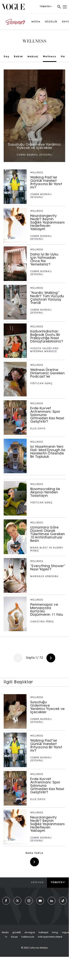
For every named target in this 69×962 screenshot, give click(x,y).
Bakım (18, 57)
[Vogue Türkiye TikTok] (63, 901)
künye (14, 937)
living (55, 933)
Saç (6, 57)
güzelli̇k (16, 933)
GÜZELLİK (51, 22)
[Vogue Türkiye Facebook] (6, 901)
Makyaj (33, 57)
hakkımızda (27, 937)
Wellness (49, 57)
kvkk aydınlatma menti (50, 937)
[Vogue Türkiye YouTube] (40, 901)
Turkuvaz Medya (38, 948)
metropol (43, 933)
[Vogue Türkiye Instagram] (29, 901)
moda (5, 933)
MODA (36, 22)
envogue (30, 933)
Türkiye (57, 882)
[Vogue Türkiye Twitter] (17, 901)
